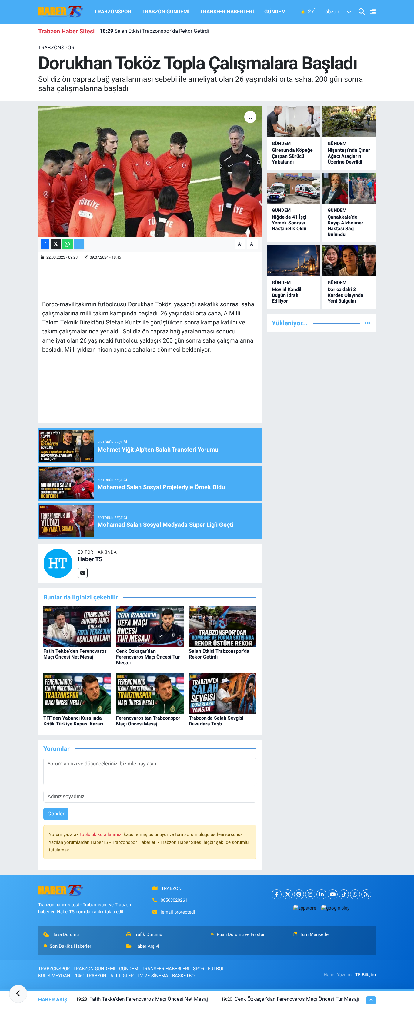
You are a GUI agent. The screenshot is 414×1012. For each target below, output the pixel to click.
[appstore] (304, 907)
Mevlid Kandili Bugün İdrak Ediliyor (287, 295)
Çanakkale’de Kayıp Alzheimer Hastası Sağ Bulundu (345, 225)
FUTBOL (216, 968)
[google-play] (335, 907)
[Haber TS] (57, 563)
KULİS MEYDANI (55, 975)
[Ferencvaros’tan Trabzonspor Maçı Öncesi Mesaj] (150, 693)
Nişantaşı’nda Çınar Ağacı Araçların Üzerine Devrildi (349, 155)
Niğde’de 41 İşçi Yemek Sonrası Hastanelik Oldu (289, 222)
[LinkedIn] (321, 894)
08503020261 (174, 900)
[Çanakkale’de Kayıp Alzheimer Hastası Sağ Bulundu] (349, 188)
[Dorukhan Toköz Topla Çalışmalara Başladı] (150, 171)
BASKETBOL (184, 975)
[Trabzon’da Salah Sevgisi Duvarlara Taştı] (222, 693)
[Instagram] (310, 894)
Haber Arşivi (146, 946)
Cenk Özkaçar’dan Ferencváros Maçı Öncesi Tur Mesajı (148, 656)
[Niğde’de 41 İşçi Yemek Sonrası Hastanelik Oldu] (293, 188)
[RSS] (366, 894)
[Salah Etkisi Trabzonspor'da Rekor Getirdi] (222, 626)
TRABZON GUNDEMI (165, 11)
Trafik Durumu (148, 934)
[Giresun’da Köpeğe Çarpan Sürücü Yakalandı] (293, 121)
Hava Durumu (65, 934)
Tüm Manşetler (315, 934)
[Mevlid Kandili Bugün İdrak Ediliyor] (293, 260)
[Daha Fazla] (79, 244)
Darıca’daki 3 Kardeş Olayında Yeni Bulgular (345, 295)
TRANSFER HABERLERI (227, 11)
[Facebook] (277, 894)
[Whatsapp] (355, 894)
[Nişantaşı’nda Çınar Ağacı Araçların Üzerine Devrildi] (349, 121)
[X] (288, 894)
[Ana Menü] (370, 11)
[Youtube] (333, 894)
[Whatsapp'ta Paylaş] (67, 244)
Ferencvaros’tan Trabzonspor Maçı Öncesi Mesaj (148, 721)
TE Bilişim (365, 974)
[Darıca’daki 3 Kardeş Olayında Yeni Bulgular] (349, 260)
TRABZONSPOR (112, 11)
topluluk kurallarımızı (102, 834)
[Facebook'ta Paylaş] (45, 244)
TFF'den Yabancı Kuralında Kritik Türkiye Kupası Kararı (73, 721)
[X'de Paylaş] (56, 244)
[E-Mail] (83, 573)
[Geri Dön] (18, 994)
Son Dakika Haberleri (71, 946)
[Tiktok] (344, 894)
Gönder (56, 814)
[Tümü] (368, 323)
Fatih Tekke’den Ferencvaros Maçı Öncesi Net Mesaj (75, 654)
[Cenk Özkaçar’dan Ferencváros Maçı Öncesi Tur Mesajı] (150, 626)
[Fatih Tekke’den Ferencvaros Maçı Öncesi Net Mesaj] (77, 626)
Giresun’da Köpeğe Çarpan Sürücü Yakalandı (292, 155)
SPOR (198, 968)
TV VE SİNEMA (152, 975)
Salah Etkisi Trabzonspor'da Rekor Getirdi (154, 31)
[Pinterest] (299, 894)
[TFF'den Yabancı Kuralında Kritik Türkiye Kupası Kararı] (77, 693)
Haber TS (90, 559)
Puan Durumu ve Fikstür (241, 934)
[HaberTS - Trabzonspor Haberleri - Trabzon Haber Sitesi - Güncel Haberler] (61, 11)
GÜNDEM (275, 11)
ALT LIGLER (122, 975)
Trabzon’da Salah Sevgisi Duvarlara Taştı (216, 721)
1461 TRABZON (90, 975)
